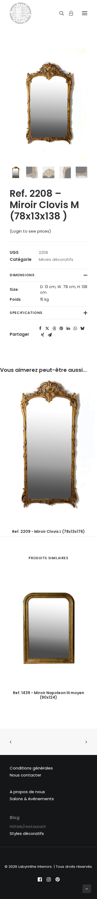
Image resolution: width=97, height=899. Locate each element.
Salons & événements (32, 799)
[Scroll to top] (86, 888)
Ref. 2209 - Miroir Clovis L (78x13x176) (48, 531)
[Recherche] (59, 13)
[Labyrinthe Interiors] (20, 13)
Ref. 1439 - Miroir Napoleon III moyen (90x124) (48, 695)
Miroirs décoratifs (56, 259)
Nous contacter (25, 775)
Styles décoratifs (27, 833)
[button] (40, 328)
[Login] (68, 13)
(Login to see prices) (30, 231)
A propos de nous (27, 792)
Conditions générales (31, 768)
